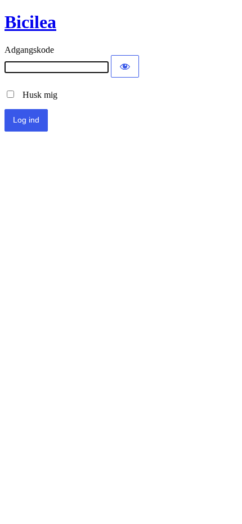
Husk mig (36, 95)
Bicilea (30, 22)
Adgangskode (29, 50)
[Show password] (125, 66)
